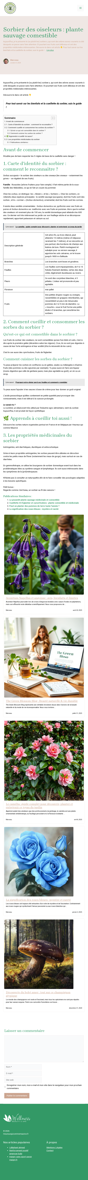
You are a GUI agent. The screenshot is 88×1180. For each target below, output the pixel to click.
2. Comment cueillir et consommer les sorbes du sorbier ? (30, 127)
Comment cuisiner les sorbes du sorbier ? (26, 133)
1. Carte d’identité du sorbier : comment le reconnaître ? (29, 124)
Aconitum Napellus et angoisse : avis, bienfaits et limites (42, 598)
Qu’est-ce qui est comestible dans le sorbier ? (28, 130)
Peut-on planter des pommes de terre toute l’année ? (34, 506)
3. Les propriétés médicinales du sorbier (23, 139)
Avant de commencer (15, 121)
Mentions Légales (54, 1147)
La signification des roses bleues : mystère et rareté (33, 509)
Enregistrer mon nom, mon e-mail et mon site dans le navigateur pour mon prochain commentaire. (44, 1087)
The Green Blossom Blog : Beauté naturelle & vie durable (42, 701)
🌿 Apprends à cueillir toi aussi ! (19, 136)
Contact (49, 1150)
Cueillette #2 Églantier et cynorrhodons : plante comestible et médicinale (44, 503)
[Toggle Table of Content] (52, 118)
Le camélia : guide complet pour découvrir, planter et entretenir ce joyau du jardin (39, 805)
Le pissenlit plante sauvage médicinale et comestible (34, 500)
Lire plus (50, 50)
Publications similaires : (19, 142)
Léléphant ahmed (17, 1147)
